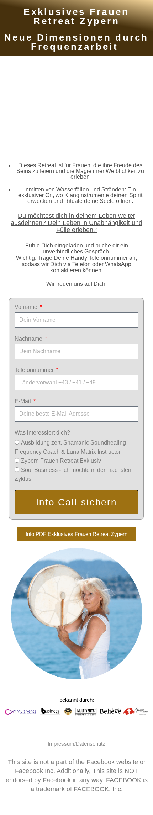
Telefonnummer (35, 370)
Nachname (29, 339)
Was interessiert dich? (42, 433)
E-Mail (23, 401)
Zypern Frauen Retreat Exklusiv (61, 461)
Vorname (27, 307)
